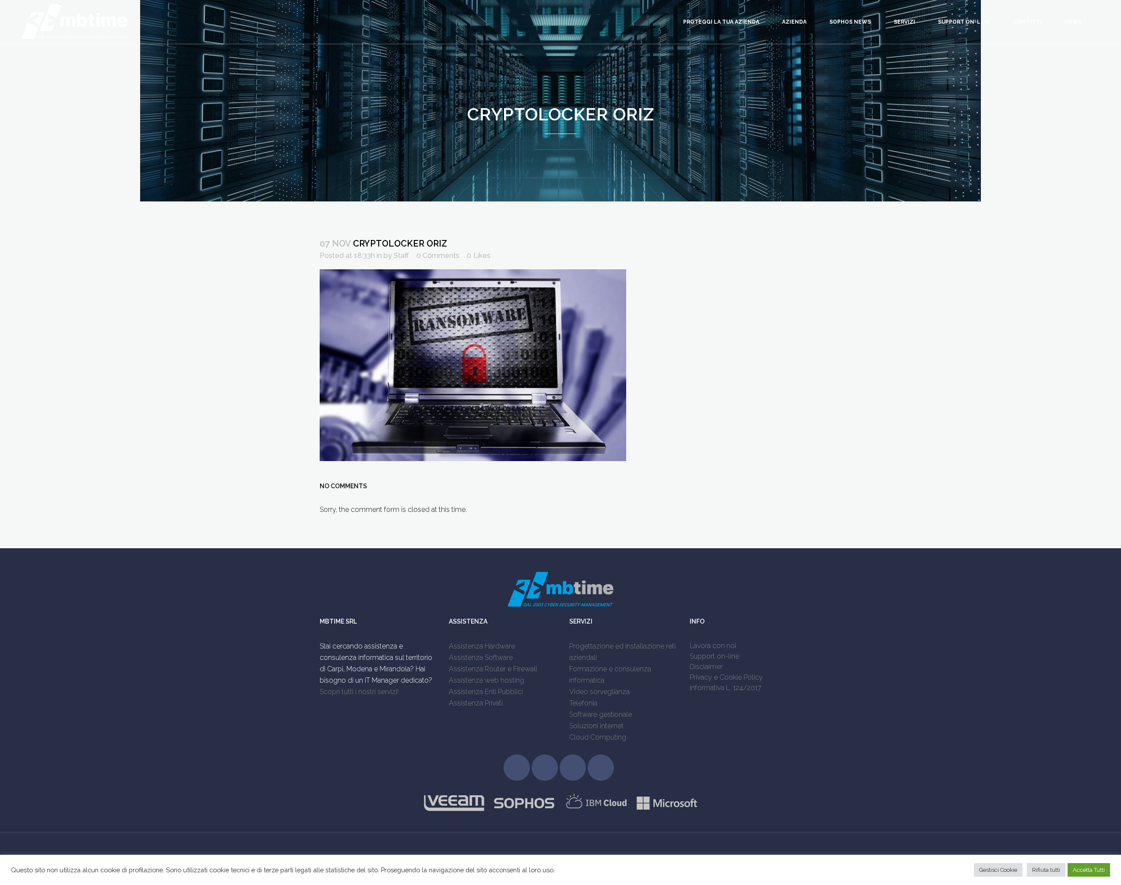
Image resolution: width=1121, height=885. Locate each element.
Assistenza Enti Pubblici (486, 692)
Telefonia (583, 703)
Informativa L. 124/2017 (725, 688)
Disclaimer (706, 667)
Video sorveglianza (599, 692)
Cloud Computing (597, 737)
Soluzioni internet (596, 726)
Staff (401, 255)
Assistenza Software (481, 657)
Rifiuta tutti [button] (1046, 870)
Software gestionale (600, 714)
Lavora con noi (713, 646)
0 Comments (437, 255)
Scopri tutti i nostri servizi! (359, 692)
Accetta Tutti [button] (1089, 870)
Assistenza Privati (476, 703)
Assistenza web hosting (486, 680)
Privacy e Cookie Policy (726, 677)
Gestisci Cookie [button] (998, 870)
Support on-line (714, 656)
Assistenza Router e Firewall (493, 669)
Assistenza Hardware (482, 646)
